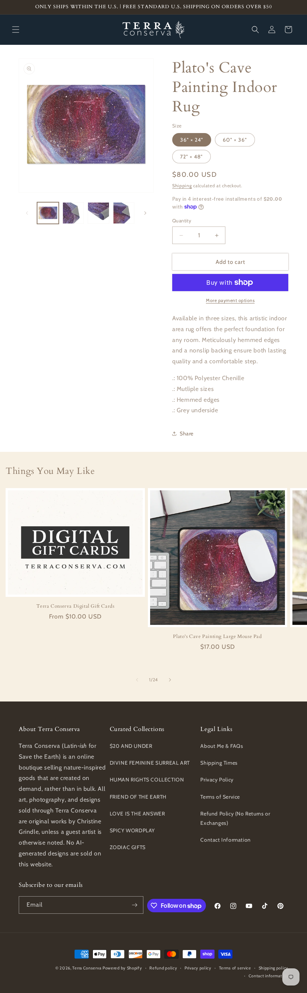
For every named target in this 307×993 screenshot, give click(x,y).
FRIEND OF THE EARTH (138, 796)
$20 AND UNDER (131, 746)
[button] (15, 29)
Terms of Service (220, 796)
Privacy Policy (216, 779)
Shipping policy (274, 968)
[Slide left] (27, 213)
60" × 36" (235, 139)
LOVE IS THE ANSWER (137, 813)
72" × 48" (191, 156)
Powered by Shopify (122, 968)
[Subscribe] (135, 905)
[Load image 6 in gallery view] (124, 213)
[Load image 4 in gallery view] (73, 213)
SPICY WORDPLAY (132, 830)
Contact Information (225, 839)
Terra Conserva (86, 968)
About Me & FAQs (221, 746)
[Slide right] (145, 213)
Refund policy (163, 968)
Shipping (182, 185)
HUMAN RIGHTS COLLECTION (147, 779)
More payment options (230, 300)
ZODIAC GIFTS (128, 847)
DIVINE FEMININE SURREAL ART (150, 762)
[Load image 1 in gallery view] (48, 213)
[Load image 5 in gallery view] (98, 213)
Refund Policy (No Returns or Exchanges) (235, 818)
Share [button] (187, 433)
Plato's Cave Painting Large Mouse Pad (217, 636)
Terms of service (235, 968)
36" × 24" (191, 139)
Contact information (268, 975)
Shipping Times (218, 762)
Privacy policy (198, 968)
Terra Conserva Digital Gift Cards (75, 606)
